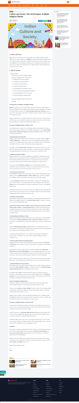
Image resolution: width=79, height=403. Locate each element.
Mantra (37, 5)
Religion (9, 5)
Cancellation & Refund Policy (38, 394)
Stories (46, 5)
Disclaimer (34, 384)
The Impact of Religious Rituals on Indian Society (21, 77)
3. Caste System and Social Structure (20, 83)
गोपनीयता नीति (61, 386)
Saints (33, 5)
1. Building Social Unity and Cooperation (21, 79)
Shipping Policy (35, 396)
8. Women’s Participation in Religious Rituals (22, 95)
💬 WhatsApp (3, 373)
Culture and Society (14, 73)
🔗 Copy (2, 374)
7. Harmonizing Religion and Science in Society (22, 93)
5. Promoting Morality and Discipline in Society (22, 88)
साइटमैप (60, 392)
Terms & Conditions (36, 388)
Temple (41, 5)
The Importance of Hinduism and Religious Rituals (22, 75)
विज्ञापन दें (60, 388)
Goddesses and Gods (26, 5)
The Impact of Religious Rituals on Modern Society (22, 98)
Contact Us (35, 392)
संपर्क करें (60, 384)
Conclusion (14, 101)
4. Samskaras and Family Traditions (20, 86)
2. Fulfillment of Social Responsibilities (20, 81)
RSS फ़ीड (60, 390)
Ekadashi (19, 5)
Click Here (22, 345)
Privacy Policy (35, 386)
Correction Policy (36, 390)
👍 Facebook (3, 371)
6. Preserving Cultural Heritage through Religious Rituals (24, 90)
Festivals (14, 5)
